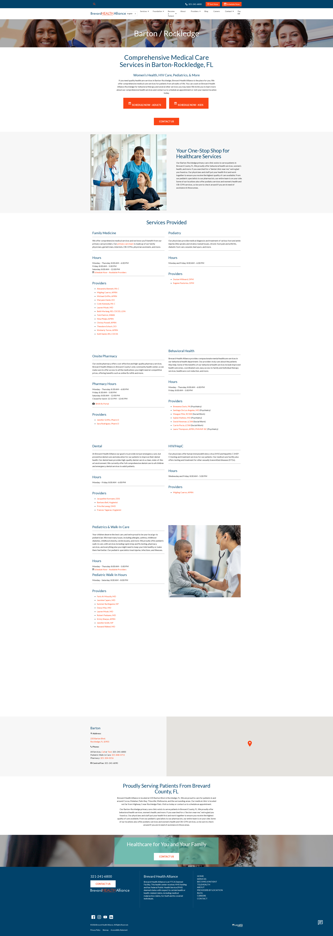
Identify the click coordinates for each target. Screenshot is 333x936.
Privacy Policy (95, 930)
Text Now (213, 4)
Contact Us (166, 121)
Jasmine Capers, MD (106, 600)
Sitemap (105, 930)
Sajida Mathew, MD (182, 417)
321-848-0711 (118, 755)
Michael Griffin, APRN (107, 296)
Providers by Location (210, 890)
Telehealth (203, 884)
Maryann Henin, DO (106, 300)
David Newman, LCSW (183, 421)
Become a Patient (207, 881)
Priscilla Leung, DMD (106, 506)
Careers (201, 895)
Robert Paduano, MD (106, 615)
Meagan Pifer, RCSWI (182, 414)
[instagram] (99, 917)
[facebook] (93, 917)
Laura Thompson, (190, 429)
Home (200, 876)
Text (110, 751)
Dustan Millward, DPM (183, 279)
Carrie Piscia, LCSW (182, 425)
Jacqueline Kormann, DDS (108, 498)
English (129, 14)
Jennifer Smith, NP (105, 622)
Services (201, 879)
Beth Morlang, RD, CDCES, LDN (111, 311)
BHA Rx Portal (102, 403)
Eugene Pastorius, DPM (183, 283)
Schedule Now (233, 4)
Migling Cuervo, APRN (107, 292)
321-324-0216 (107, 758)
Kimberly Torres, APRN (107, 330)
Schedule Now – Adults (146, 104)
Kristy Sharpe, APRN (106, 619)
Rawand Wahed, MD (106, 626)
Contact (202, 898)
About (201, 887)
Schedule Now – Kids (190, 104)
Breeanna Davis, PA (181, 406)
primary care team (125, 243)
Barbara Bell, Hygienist (107, 502)
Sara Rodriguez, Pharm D (108, 423)
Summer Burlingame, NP (108, 604)
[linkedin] (111, 917)
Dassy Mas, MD (104, 607)
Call (103, 751)
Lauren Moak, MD (105, 307)
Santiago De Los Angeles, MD (186, 410)
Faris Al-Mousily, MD (106, 596)
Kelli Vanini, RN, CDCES (107, 334)
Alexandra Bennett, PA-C (108, 288)
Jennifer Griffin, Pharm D (108, 420)
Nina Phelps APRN (105, 319)
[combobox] (132, 13)
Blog (200, 893)
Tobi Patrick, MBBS (106, 315)
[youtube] (105, 917)
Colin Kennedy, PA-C (106, 303)
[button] (250, 744)
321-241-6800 (101, 876)
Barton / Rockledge (166, 33)
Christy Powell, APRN (106, 322)
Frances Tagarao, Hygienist (109, 510)
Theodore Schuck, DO (107, 326)
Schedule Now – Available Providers (110, 272)
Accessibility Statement (119, 930)
